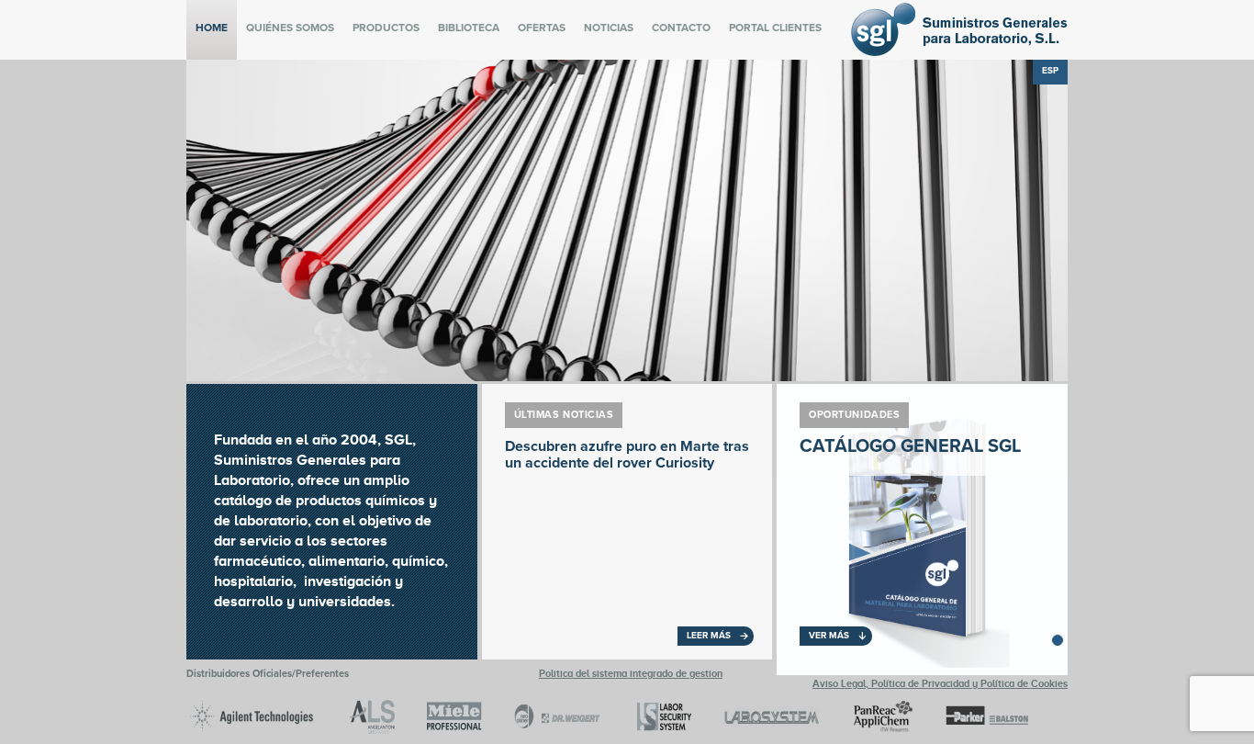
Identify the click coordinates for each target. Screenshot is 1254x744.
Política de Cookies (1024, 683)
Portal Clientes (775, 27)
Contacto (681, 27)
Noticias (608, 27)
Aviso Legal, (841, 683)
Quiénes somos (290, 27)
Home (212, 27)
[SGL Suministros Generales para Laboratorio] (959, 51)
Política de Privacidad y (925, 683)
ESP (1050, 70)
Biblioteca (468, 27)
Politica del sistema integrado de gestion (630, 673)
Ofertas (541, 27)
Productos (386, 27)
